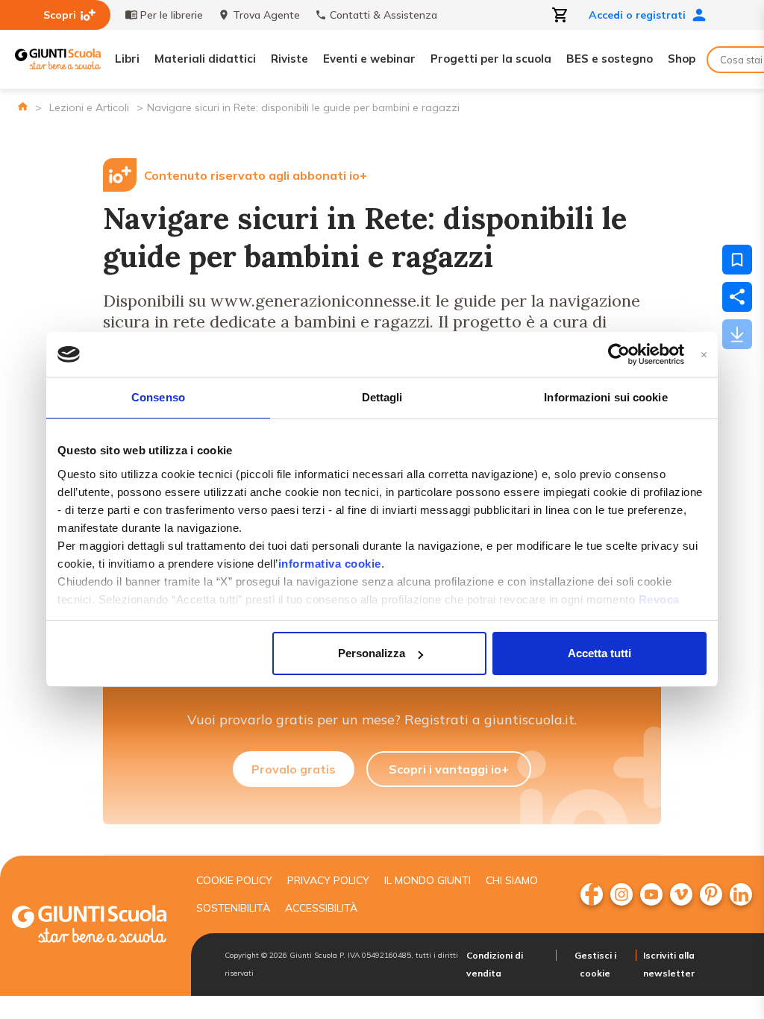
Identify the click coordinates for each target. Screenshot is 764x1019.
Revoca (659, 599)
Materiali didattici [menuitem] (205, 58)
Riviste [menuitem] (289, 58)
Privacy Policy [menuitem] (328, 880)
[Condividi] (737, 297)
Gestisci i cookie (595, 964)
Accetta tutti (599, 653)
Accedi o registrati (637, 15)
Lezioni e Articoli (89, 107)
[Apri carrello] (560, 15)
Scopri (59, 15)
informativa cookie (329, 563)
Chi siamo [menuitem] (512, 880)
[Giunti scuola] (89, 926)
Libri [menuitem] (127, 58)
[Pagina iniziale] (22, 106)
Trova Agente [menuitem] (266, 15)
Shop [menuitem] (681, 58)
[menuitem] (591, 894)
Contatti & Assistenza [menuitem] (383, 15)
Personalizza (371, 653)
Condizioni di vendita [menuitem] (494, 964)
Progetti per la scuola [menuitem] (490, 58)
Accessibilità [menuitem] (321, 908)
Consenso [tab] (158, 397)
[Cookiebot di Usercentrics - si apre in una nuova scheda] (619, 354)
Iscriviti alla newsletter (669, 964)
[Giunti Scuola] (58, 59)
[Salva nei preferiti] (737, 260)
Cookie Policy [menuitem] (234, 880)
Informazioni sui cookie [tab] (605, 397)
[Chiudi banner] (704, 354)
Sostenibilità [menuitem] (233, 908)
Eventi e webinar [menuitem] (369, 58)
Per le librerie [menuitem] (171, 15)
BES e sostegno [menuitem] (609, 58)
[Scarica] (737, 334)
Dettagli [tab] (382, 397)
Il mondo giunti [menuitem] (427, 880)
